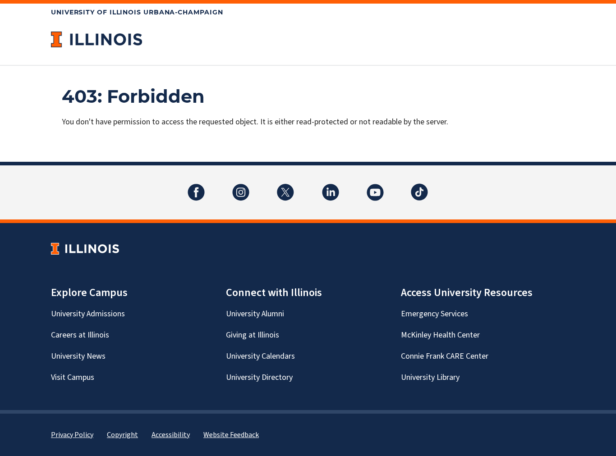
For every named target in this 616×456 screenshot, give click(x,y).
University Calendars (260, 356)
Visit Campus (72, 377)
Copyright (122, 435)
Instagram (241, 186)
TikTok (420, 186)
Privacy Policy (72, 435)
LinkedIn (330, 186)
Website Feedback (231, 435)
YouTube (375, 186)
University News (78, 356)
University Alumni (255, 313)
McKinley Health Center (440, 335)
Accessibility (171, 435)
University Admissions (88, 313)
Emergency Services (434, 313)
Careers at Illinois (80, 335)
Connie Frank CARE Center (444, 356)
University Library (430, 377)
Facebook (196, 186)
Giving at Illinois (252, 335)
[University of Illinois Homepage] (85, 248)
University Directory (259, 377)
